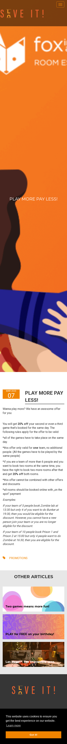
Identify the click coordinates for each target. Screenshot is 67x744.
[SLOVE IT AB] (22, 14)
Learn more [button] (13, 725)
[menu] (60, 4)
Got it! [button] (33, 734)
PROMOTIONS (18, 558)
